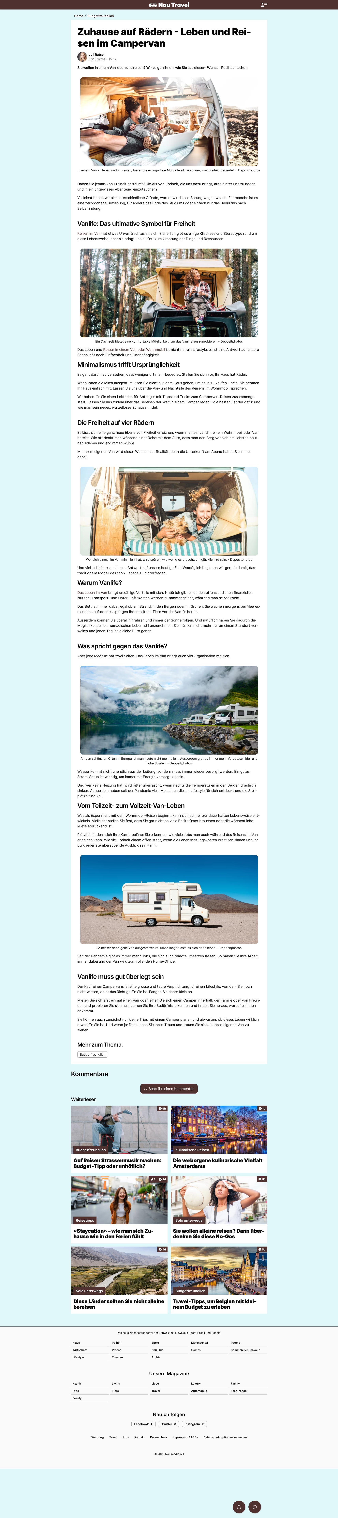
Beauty (77, 1398)
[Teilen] (239, 1507)
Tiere (115, 1390)
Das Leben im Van (92, 592)
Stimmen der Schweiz (245, 1350)
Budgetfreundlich (100, 16)
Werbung (97, 1437)
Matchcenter (199, 1342)
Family (235, 1383)
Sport (155, 1342)
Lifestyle (78, 1357)
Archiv (156, 1357)
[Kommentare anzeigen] (254, 1507)
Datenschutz (158, 1437)
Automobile (199, 1390)
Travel (156, 1390)
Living (116, 1383)
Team (113, 1437)
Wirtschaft (79, 1350)
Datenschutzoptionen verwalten (225, 1437)
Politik (116, 1342)
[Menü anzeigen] (264, 5)
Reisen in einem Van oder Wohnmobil (134, 349)
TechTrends (239, 1390)
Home (78, 16)
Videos (116, 1350)
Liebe (155, 1383)
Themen (117, 1357)
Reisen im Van (89, 233)
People (235, 1342)
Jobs (125, 1437)
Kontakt (139, 1437)
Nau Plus (157, 1350)
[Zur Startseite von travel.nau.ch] (169, 4)
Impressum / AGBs (185, 1437)
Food (75, 1390)
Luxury (196, 1383)
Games (196, 1350)
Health (76, 1383)
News (76, 1342)
